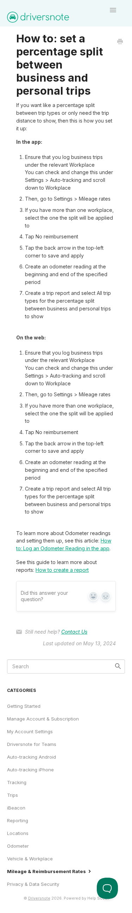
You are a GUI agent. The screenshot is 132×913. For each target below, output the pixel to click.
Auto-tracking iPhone (30, 769)
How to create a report (62, 570)
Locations (18, 833)
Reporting (17, 820)
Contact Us (74, 632)
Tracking (16, 782)
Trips (12, 795)
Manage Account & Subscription (43, 719)
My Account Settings (30, 731)
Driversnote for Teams (31, 744)
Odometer (18, 846)
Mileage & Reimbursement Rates (47, 871)
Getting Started (23, 706)
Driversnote (39, 898)
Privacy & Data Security (33, 884)
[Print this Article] (120, 42)
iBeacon (16, 808)
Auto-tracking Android (31, 757)
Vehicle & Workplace (30, 858)
